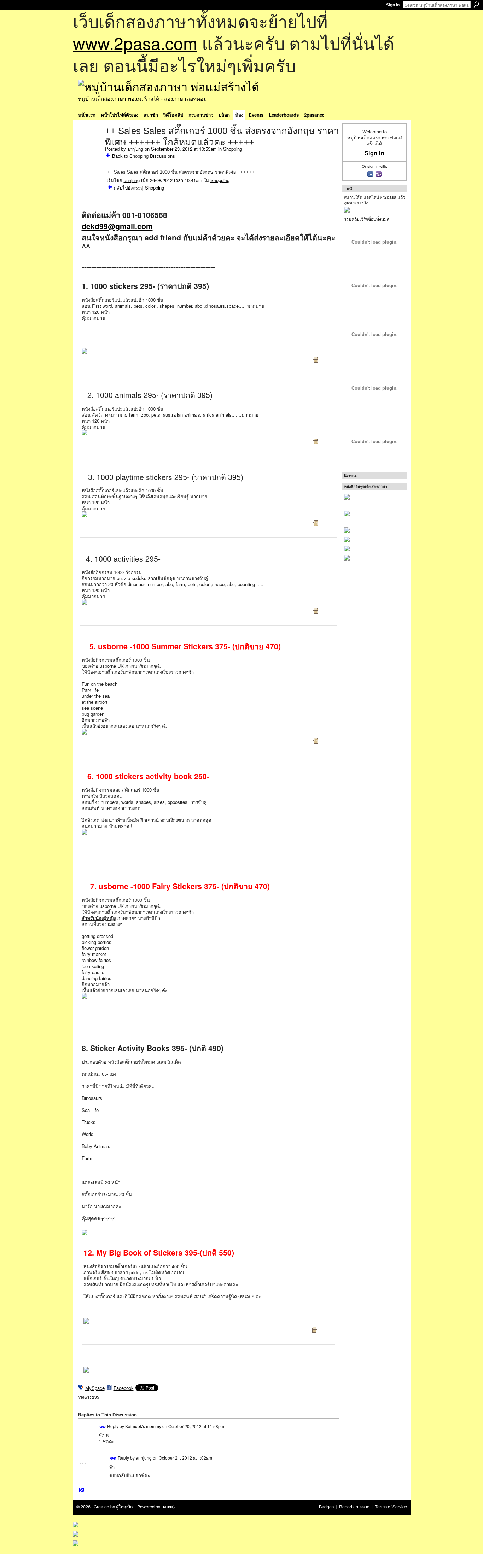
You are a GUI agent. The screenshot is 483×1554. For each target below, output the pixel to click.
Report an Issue (354, 1506)
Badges (326, 1506)
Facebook (124, 1388)
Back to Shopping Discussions (143, 155)
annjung (135, 148)
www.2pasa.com (135, 42)
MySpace (95, 1388)
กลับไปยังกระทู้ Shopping (139, 187)
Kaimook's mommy (143, 1426)
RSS (82, 1490)
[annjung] (89, 146)
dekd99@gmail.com (117, 226)
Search (476, 4)
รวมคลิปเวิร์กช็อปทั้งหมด (367, 219)
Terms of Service (391, 1506)
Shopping (232, 148)
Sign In (393, 4)
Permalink (102, 1426)
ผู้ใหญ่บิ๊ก (124, 1506)
